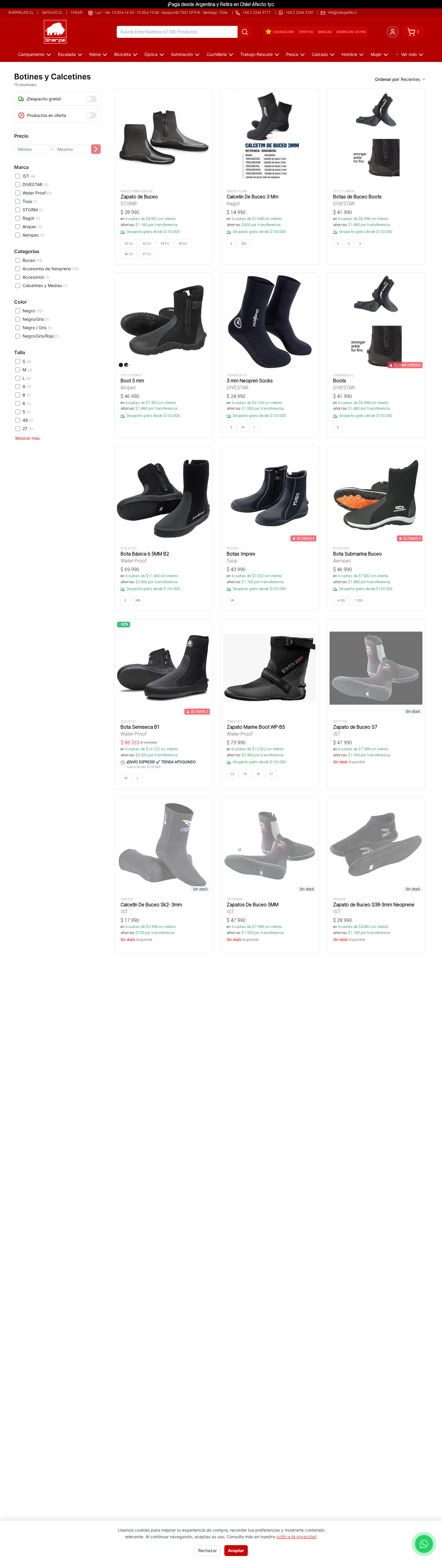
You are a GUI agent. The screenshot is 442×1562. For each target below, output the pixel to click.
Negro (33, 310)
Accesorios (36, 277)
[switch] (91, 99)
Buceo (32, 260)
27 (28, 428)
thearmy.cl (82, 12)
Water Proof (37, 192)
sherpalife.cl (21, 12)
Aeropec (34, 234)
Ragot (31, 218)
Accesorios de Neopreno (50, 268)
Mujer (376, 54)
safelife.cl (52, 12)
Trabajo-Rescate (256, 54)
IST (29, 176)
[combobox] (413, 79)
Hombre (349, 54)
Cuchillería (217, 54)
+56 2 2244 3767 (300, 12)
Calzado (320, 54)
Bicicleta (122, 54)
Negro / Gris (37, 327)
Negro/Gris (36, 319)
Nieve (95, 54)
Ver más (409, 54)
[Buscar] (245, 32)
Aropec (32, 226)
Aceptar (236, 1550)
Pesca (292, 54)
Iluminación (182, 54)
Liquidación (283, 32)
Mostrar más (27, 438)
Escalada (67, 54)
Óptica (151, 54)
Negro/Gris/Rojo (41, 335)
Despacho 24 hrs (351, 32)
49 (28, 420)
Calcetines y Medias (45, 285)
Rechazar (207, 1550)
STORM (33, 209)
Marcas (325, 32)
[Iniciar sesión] (393, 32)
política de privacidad (296, 1536)
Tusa (30, 201)
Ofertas (306, 32)
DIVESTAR (35, 184)
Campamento (31, 54)
